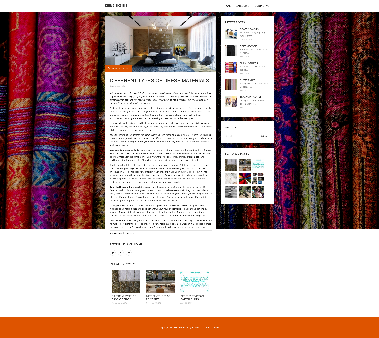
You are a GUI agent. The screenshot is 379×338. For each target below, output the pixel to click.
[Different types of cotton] (231, 178)
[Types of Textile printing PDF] (258, 178)
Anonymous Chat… (251, 97)
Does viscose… (249, 46)
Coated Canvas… (250, 29)
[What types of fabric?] (258, 192)
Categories (243, 6)
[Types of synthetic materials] (245, 192)
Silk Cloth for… (250, 63)
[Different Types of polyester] (161, 281)
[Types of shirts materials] (231, 192)
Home (228, 6)
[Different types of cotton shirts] (195, 281)
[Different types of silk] (245, 178)
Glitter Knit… (248, 80)
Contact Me (262, 6)
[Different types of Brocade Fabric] (127, 281)
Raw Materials (118, 86)
